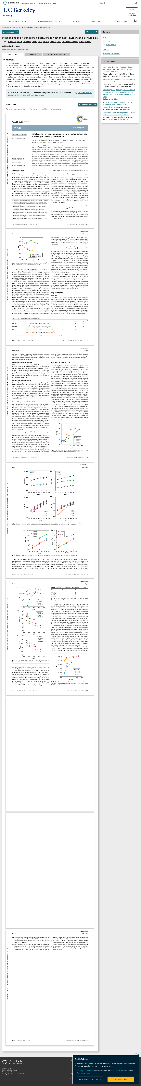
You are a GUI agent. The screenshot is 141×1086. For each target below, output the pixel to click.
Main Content (12, 104)
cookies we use (118, 1070)
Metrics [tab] (33, 54)
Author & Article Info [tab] (56, 54)
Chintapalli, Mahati (30, 42)
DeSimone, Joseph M (70, 42)
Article (105, 37)
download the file (43, 109)
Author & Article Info (111, 54)
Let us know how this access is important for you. (26, 95)
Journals (76, 21)
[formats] (17, 32)
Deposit (132, 9)
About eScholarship (17, 21)
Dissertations (97, 21)
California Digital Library (9, 1070)
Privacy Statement (84, 1070)
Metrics (106, 49)
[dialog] (106, 1070)
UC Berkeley (7, 15)
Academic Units (120, 21)
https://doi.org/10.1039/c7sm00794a (16, 49)
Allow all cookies (121, 1079)
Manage (131, 14)
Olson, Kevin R (43, 42)
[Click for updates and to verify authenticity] (19, 134)
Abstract (9, 59)
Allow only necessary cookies (90, 1079)
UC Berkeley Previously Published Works (37, 27)
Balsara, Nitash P (85, 42)
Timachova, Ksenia (15, 42)
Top (137, 1054)
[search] (136, 3)
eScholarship (6, 27)
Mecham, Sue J (55, 42)
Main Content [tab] (13, 54)
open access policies (84, 93)
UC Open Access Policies (47, 21)
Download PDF (8, 32)
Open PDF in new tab (88, 105)
